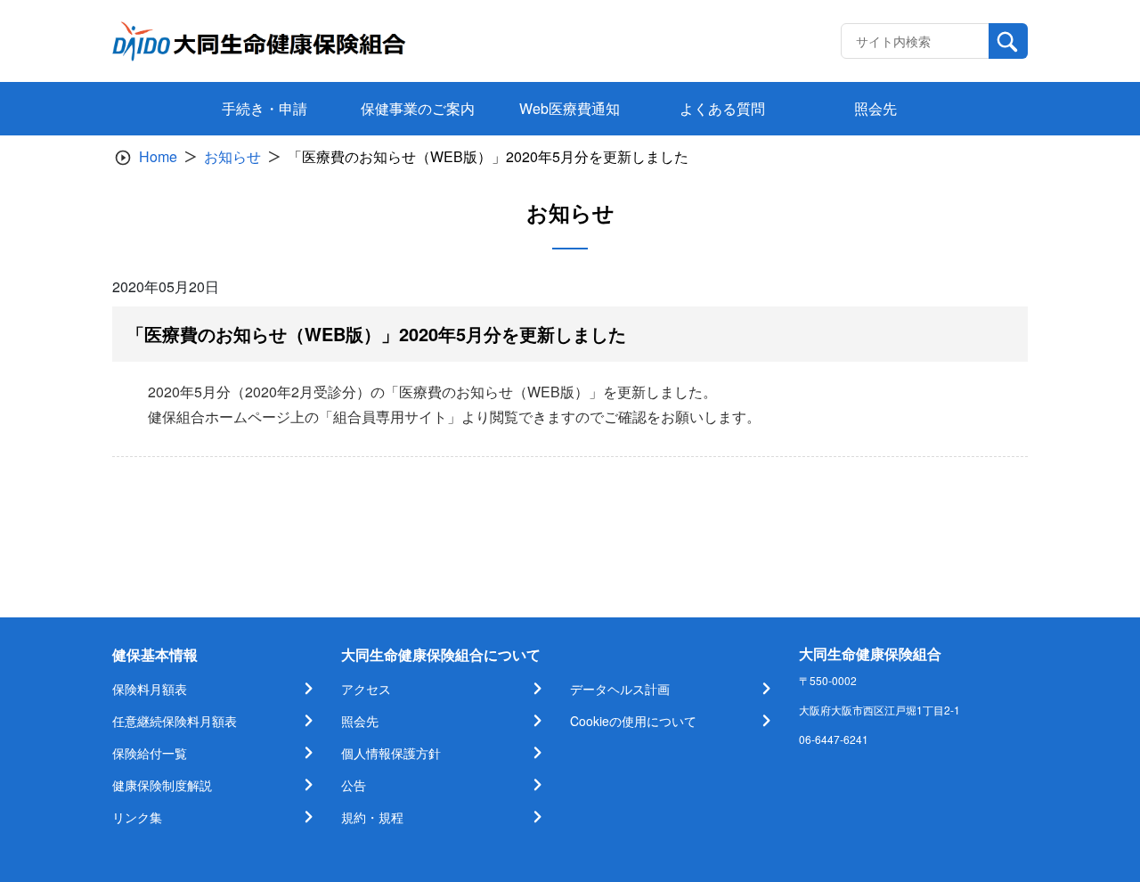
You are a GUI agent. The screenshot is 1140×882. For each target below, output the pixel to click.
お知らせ (232, 156)
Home (158, 156)
